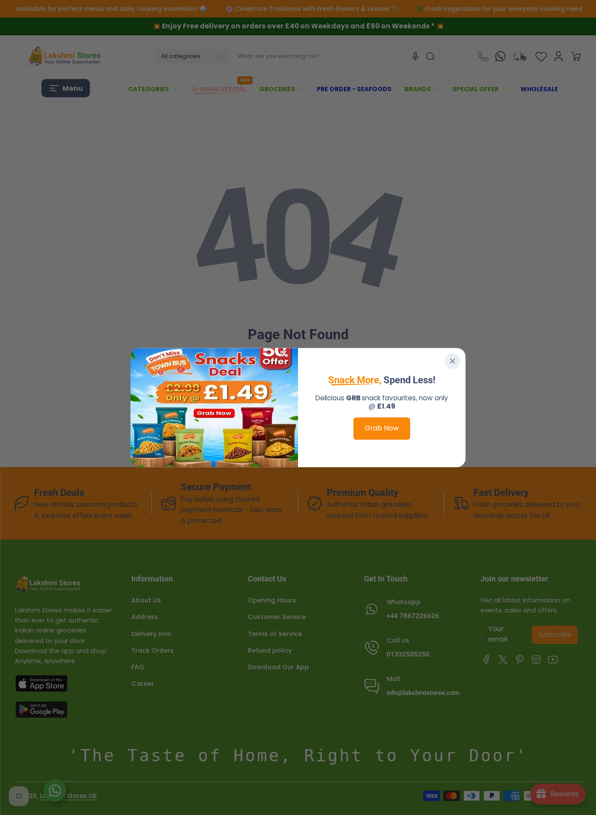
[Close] (452, 361)
